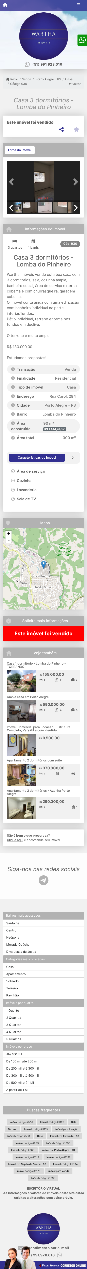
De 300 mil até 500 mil (22, 1075)
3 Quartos (13, 1025)
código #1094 (65, 1164)
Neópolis (12, 937)
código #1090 (58, 1143)
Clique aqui (15, 840)
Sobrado (12, 981)
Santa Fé (12, 923)
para (66, 1129)
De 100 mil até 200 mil (22, 1061)
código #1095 (43, 1178)
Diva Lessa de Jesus (21, 952)
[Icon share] (43, 880)
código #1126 (52, 1122)
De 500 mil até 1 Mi (20, 1083)
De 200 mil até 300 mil (22, 1068)
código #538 (18, 1136)
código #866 (22, 1150)
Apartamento (16, 974)
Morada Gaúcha (18, 944)
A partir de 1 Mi (17, 1090)
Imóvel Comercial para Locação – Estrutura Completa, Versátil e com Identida (38, 728)
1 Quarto (12, 1010)
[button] (12, 182)
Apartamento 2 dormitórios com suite (34, 760)
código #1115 (36, 1129)
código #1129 (28, 1171)
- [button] (8, 540)
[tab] (20, 150)
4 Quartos (13, 1032)
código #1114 (27, 1157)
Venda (26, 79)
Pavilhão (12, 995)
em (64, 1136)
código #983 (27, 1143)
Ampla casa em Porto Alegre (28, 697)
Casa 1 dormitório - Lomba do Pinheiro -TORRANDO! (36, 665)
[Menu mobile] (5, 5)
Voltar (76, 84)
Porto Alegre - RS (48, 79)
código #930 (21, 1122)
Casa (69, 79)
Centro (11, 930)
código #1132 (58, 1157)
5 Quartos (13, 1039)
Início (14, 79)
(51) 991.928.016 (47, 64)
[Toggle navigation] (78, 5)
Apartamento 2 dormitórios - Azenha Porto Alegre (38, 792)
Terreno (12, 988)
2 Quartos (13, 1018)
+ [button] (8, 533)
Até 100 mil (14, 1054)
